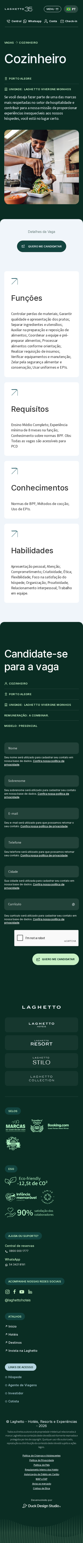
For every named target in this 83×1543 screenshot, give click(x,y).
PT (74, 9)
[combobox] (71, 9)
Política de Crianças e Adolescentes (41, 1456)
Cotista (12, 1401)
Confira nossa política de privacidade (44, 826)
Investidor (14, 1393)
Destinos (13, 1342)
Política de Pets (42, 1465)
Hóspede (13, 1377)
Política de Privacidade (41, 1460)
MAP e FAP (41, 1479)
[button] (50, 21)
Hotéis (11, 1334)
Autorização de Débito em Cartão (41, 1474)
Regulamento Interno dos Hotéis (41, 1470)
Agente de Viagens (21, 1385)
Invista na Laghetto (21, 1351)
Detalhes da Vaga (41, 232)
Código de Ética (41, 1488)
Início (11, 1326)
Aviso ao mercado (41, 1484)
